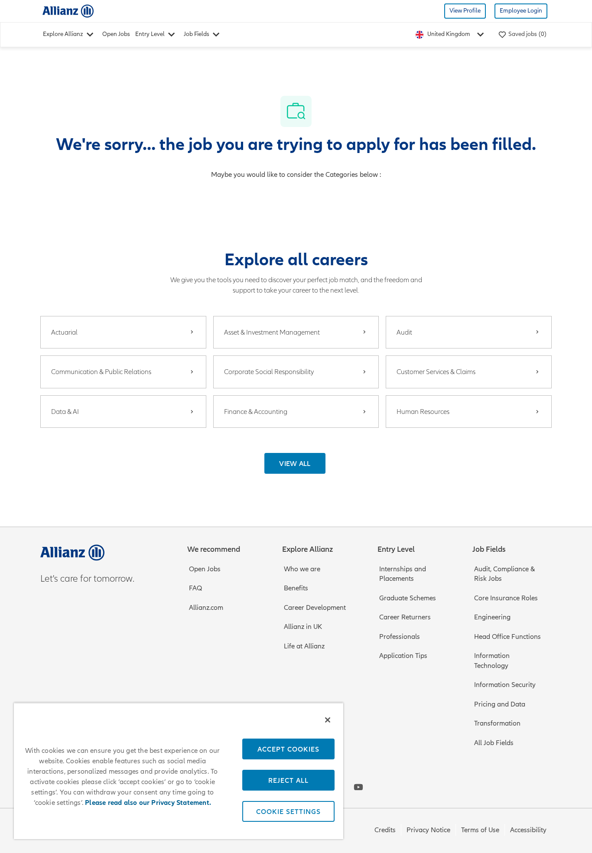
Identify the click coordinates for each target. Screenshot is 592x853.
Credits (385, 830)
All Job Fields (494, 743)
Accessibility (528, 830)
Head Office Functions (507, 636)
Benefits (296, 588)
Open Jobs (116, 34)
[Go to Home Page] (68, 11)
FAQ (195, 588)
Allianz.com (206, 607)
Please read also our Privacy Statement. (148, 802)
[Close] (327, 719)
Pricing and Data (499, 704)
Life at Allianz (304, 646)
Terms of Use (480, 830)
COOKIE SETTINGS (288, 811)
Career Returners (405, 617)
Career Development (315, 607)
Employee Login (521, 10)
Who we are (302, 569)
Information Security (505, 684)
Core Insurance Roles (506, 598)
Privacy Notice (428, 830)
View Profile (465, 10)
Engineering (492, 617)
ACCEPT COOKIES (288, 749)
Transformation (497, 723)
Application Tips (403, 655)
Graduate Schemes (407, 598)
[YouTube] (358, 787)
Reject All (288, 780)
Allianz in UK (303, 626)
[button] (294, 463)
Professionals (399, 636)
